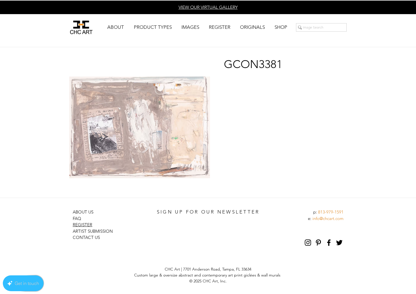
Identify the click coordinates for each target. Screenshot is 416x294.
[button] (115, 27)
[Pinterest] (318, 242)
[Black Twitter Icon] (339, 242)
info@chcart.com (328, 218)
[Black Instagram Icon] (308, 242)
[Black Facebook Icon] (329, 242)
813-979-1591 (331, 212)
